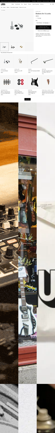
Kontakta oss (52, 1)
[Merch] (46, 243)
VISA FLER (27, 99)
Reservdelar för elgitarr (14, 7)
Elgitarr (4, 7)
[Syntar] (9, 243)
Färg (36, 20)
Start (1, 7)
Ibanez (30, 69)
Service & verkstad (46, 1)
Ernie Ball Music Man (47, 90)
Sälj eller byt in (39, 1)
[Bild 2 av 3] (13, 46)
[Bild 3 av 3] (21, 46)
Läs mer (48, 30)
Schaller (38, 11)
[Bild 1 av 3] (4, 46)
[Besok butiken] (27, 243)
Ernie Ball (17, 90)
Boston (44, 69)
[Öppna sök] (51, 4)
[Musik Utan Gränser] (3, 4)
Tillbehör (8, 7)
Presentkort (34, 1)
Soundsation (4, 90)
